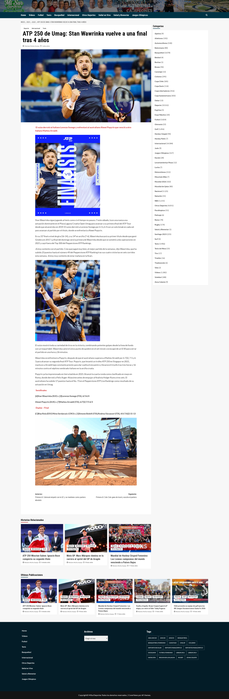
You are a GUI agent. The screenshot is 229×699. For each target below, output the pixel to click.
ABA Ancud (152, 638)
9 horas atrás (89, 562)
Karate (157, 158)
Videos (32, 15)
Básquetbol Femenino (157, 643)
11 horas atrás (133, 566)
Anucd (171, 638)
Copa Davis (159, 86)
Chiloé (182, 643)
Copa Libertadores (162, 91)
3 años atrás (46, 46)
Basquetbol (59, 15)
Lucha (157, 167)
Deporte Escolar (154, 648)
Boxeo (157, 67)
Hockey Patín (160, 139)
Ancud (162, 638)
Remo (157, 220)
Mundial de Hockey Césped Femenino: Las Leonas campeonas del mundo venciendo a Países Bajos (129, 559)
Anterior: (60, 497)
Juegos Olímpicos (140, 15)
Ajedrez (158, 33)
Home (23, 15)
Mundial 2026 (160, 182)
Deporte (26, 28)
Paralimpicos (160, 210)
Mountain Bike (161, 177)
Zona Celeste (160, 282)
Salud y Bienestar (121, 15)
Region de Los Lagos (167, 657)
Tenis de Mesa (160, 248)
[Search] (206, 15)
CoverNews (133, 695)
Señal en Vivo (105, 15)
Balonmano (159, 48)
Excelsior (152, 652)
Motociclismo (91, 546)
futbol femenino (166, 652)
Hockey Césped (125, 546)
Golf (156, 129)
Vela (156, 268)
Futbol (41, 15)
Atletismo (159, 38)
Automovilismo (161, 43)
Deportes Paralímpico (194, 648)
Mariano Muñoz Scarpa (32, 46)
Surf (156, 239)
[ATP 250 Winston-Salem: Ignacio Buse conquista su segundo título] (42, 538)
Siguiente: (116, 495)
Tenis (49, 15)
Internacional (73, 15)
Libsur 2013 (192, 652)
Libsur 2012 (180, 652)
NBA (157, 201)
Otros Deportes (89, 15)
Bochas (158, 62)
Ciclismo (158, 76)
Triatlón (158, 258)
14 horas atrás (196, 611)
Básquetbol (182, 638)
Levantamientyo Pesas (164, 162)
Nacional (158, 191)
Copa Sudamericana (163, 96)
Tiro (156, 253)
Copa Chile (159, 81)
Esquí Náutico (160, 115)
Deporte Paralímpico (173, 648)
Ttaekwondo (160, 263)
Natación (158, 196)
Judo (157, 148)
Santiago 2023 (161, 234)
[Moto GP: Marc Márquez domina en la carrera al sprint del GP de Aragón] (86, 538)
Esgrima (158, 110)
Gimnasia (158, 124)
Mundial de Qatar (162, 186)
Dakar (157, 100)
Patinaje (158, 215)
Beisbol (158, 57)
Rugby (157, 225)
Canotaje (158, 72)
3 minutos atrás (45, 562)
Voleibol (158, 277)
